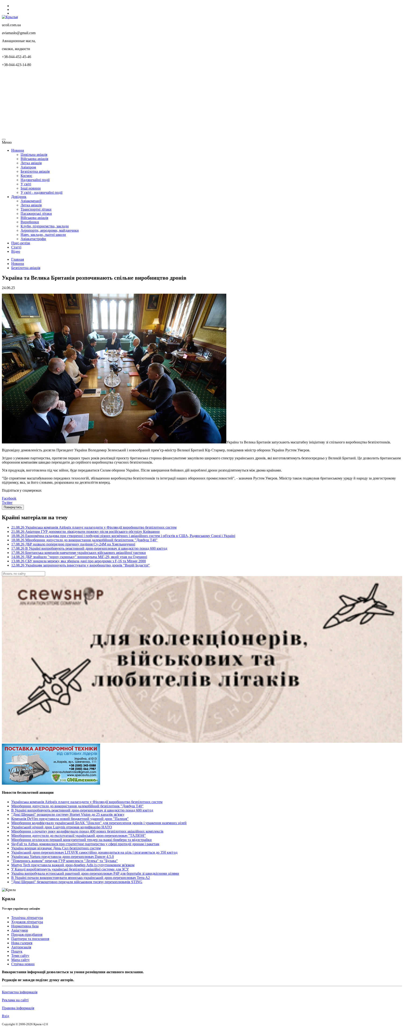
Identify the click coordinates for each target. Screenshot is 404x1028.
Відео (15, 251)
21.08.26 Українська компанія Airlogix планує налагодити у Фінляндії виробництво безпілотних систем (94, 527)
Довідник (18, 197)
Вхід (5, 1016)
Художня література (27, 922)
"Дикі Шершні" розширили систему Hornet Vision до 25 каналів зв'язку (67, 814)
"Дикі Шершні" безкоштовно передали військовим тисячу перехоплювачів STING (76, 882)
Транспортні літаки (36, 209)
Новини (17, 150)
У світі (26, 184)
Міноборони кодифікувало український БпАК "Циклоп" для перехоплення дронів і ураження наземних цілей (99, 823)
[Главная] (10, 17)
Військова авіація (34, 159)
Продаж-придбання (26, 935)
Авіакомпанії (31, 201)
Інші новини (31, 188)
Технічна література (27, 918)
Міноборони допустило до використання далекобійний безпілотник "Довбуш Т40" (77, 806)
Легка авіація (31, 163)
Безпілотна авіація (35, 171)
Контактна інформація (19, 992)
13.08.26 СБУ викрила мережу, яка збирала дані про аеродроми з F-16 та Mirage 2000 (78, 561)
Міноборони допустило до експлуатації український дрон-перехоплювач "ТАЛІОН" (78, 836)
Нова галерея (21, 943)
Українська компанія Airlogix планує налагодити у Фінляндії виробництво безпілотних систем (86, 802)
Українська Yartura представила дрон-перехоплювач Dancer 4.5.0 (62, 857)
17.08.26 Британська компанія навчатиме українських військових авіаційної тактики (78, 553)
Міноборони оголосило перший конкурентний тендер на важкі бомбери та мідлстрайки (81, 840)
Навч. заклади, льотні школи (43, 235)
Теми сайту (20, 956)
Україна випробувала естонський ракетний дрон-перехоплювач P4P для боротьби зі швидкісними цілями (95, 873)
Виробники (30, 222)
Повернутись (13, 507)
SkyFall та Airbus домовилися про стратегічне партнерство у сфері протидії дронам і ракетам (85, 844)
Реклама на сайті (15, 1000)
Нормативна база (25, 926)
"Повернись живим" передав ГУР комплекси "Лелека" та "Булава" (64, 861)
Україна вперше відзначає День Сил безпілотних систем (56, 848)
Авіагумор (19, 930)
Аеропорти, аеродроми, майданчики (50, 230)
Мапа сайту (20, 960)
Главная (17, 259)
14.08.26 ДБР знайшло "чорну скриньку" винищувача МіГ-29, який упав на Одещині (79, 557)
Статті (16, 247)
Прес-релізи (20, 243)
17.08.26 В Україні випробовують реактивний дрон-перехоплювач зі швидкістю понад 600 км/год (89, 548)
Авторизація (21, 947)
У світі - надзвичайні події (41, 192)
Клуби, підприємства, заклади (45, 226)
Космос (26, 176)
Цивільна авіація (34, 155)
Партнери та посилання (30, 939)
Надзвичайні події (35, 180)
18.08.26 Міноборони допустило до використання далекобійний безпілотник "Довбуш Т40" (84, 540)
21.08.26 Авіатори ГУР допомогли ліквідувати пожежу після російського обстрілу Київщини (85, 532)
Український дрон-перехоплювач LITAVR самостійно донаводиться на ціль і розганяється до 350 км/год (94, 852)
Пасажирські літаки (36, 214)
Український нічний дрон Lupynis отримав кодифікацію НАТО (61, 827)
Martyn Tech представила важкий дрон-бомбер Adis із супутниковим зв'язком (72, 865)
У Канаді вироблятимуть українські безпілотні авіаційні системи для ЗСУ (70, 869)
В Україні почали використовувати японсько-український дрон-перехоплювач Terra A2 (80, 878)
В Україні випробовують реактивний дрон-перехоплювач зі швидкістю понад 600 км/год (82, 810)
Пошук (16, 951)
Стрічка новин (23, 964)
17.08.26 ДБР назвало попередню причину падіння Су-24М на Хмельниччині (73, 544)
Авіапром (28, 167)
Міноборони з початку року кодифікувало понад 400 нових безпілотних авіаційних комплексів (87, 831)
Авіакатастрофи (33, 239)
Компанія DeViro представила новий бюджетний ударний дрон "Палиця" (70, 819)
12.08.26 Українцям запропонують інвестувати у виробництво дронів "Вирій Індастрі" (80, 565)
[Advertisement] (142, 103)
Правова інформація (18, 1008)
